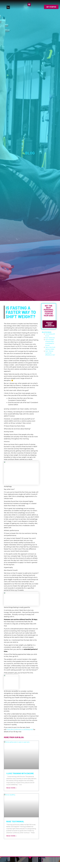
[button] (29, 4)
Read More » (11, 788)
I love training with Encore (20, 773)
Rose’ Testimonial (15, 821)
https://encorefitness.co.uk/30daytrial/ (20, 729)
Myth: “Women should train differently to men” (50, 353)
